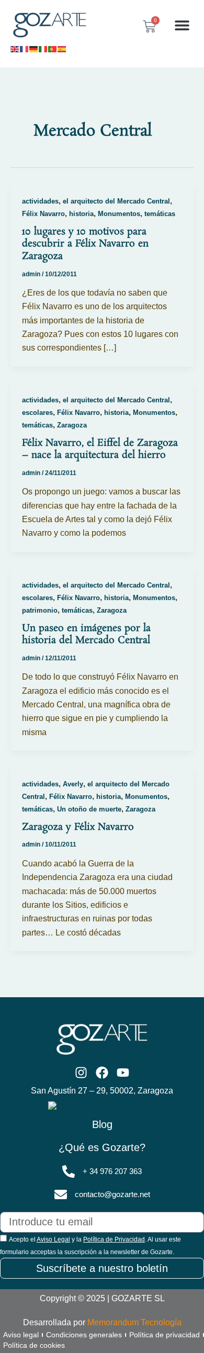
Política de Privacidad (114, 1239)
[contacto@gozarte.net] (60, 1194)
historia (81, 214)
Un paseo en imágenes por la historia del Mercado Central (86, 635)
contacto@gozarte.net (112, 1194)
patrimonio (40, 610)
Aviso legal (21, 1335)
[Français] (24, 48)
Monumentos (119, 214)
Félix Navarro (43, 214)
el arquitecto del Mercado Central (116, 201)
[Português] (53, 48)
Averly (73, 784)
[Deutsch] (34, 48)
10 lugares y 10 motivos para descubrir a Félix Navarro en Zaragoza (85, 244)
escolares (37, 412)
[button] (182, 25)
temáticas (159, 214)
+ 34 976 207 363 (112, 1171)
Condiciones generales (84, 1335)
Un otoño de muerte (89, 809)
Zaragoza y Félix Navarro (78, 827)
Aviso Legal (53, 1239)
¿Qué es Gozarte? (102, 1147)
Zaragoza (72, 425)
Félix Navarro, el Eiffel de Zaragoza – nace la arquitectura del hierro (100, 449)
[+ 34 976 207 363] (68, 1171)
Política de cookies (34, 1345)
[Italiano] (43, 48)
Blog (102, 1124)
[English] (15, 48)
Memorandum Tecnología (134, 1322)
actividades (40, 201)
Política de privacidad (164, 1335)
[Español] (62, 48)
